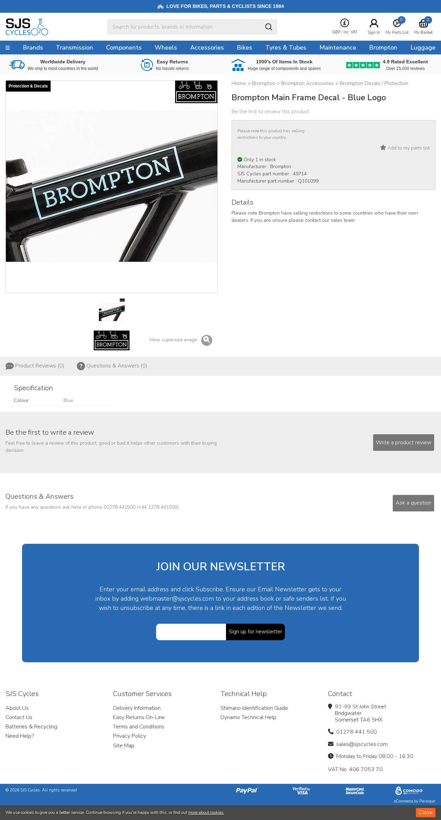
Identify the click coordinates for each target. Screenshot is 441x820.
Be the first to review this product (270, 111)
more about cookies (206, 812)
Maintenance (337, 47)
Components (124, 47)
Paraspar (427, 801)
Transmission (74, 47)
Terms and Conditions (138, 726)
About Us (17, 708)
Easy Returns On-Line (139, 717)
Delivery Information (137, 708)
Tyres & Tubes (285, 47)
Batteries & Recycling (31, 726)
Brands (33, 47)
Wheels (166, 47)
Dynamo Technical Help (248, 717)
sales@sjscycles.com (362, 744)
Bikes (244, 47)
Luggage (422, 47)
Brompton (383, 47)
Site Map (123, 745)
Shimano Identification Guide (254, 708)
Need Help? (20, 736)
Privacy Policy (129, 736)
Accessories (207, 47)
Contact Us (19, 717)
